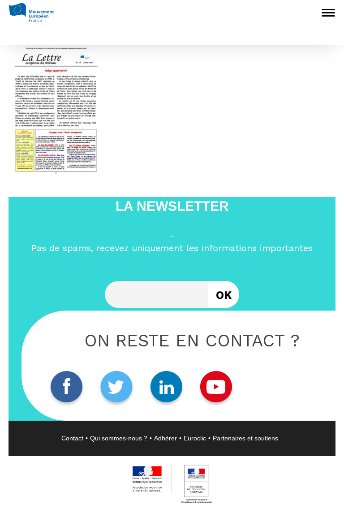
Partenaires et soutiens (245, 438)
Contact (72, 438)
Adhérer (165, 438)
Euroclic (195, 438)
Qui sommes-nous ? (118, 438)
